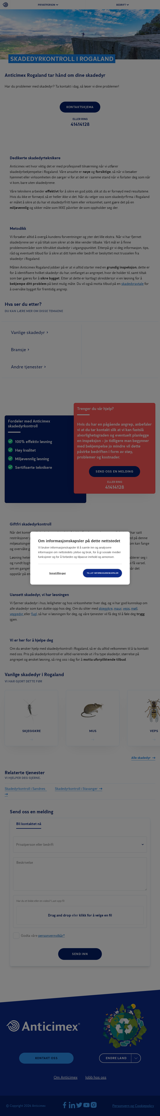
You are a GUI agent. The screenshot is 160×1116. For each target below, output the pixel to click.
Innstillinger (57, 573)
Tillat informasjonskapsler (102, 573)
